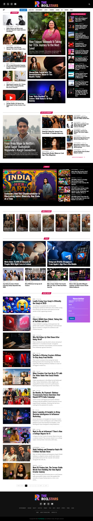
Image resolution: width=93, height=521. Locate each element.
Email (70, 311)
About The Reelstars (45, 512)
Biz (62, 10)
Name (71, 304)
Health (58, 508)
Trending (52, 10)
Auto (54, 508)
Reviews (66, 10)
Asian (72, 508)
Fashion (57, 10)
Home (37, 512)
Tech (50, 508)
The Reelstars (41, 518)
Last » (46, 485)
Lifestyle (40, 508)
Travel (68, 508)
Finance (45, 508)
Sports (63, 508)
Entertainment (39, 10)
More (71, 10)
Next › (41, 485)
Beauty (34, 508)
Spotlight (23, 10)
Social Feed (31, 10)
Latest (46, 10)
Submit (72, 318)
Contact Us (54, 512)
